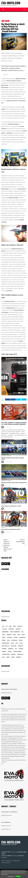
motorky (16, 637)
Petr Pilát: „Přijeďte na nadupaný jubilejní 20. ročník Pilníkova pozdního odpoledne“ (13, 423)
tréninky (4, 651)
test (16, 648)
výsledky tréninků (17, 651)
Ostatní (9, 455)
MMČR (14, 634)
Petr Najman (14, 640)
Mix (3, 420)
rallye (21, 643)
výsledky (10, 651)
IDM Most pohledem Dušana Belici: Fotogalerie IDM (13, 482)
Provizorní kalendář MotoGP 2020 (20, 541)
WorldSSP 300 (20, 654)
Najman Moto (22, 637)
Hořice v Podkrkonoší (15, 631)
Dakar (14, 626)
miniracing (9, 634)
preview (20, 640)
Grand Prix (18, 629)
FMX (2, 420)
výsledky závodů (5, 654)
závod (3, 657)
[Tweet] (21, 399)
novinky (4, 640)
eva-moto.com (10, 2)
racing (12, 643)
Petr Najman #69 (16, 860)
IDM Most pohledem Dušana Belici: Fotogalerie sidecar (12, 458)
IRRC (22, 631)
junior (3, 634)
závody (8, 657)
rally (17, 643)
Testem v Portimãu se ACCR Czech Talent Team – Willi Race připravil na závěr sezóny (7, 545)
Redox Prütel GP (5, 645)
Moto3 (23, 634)
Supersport (10, 648)
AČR (6, 626)
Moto (4, 527)
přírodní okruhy (5, 643)
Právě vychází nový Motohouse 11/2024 (11, 506)
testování (21, 648)
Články (3, 860)
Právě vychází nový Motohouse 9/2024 (10, 529)
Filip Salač (4, 629)
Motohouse (9, 637)
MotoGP (3, 637)
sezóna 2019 (20, 645)
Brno (10, 626)
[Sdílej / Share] (10, 399)
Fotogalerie (3, 455)
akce (3, 626)
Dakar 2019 (19, 626)
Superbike (4, 648)
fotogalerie (11, 629)
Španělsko (18, 657)
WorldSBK (13, 654)
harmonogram (5, 631)
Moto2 (18, 634)
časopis (13, 657)
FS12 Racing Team (5, 862)
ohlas (8, 640)
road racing (13, 645)
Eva (4, 427)
